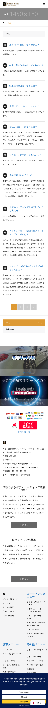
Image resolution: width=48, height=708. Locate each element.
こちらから (24, 525)
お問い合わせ (8, 616)
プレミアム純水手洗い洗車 (12, 666)
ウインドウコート (34, 656)
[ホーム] (3, 23)
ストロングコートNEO (34, 617)
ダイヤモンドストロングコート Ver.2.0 (36, 610)
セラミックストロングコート (36, 603)
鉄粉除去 (30, 669)
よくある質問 (8, 607)
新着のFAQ (10, 329)
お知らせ (6, 603)
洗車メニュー (11, 644)
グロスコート (8, 650)
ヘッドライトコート (35, 661)
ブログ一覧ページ (10, 599)
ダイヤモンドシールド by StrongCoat (36, 623)
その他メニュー (36, 644)
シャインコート (9, 661)
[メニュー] (44, 4)
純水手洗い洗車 (9, 672)
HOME (4, 593)
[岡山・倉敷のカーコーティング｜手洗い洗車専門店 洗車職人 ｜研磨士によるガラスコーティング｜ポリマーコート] (11, 4)
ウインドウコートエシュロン (37, 651)
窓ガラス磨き (32, 673)
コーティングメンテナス (12, 655)
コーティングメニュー (36, 595)
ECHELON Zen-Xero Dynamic (35, 634)
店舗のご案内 (8, 611)
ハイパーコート (33, 629)
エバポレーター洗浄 (35, 665)
